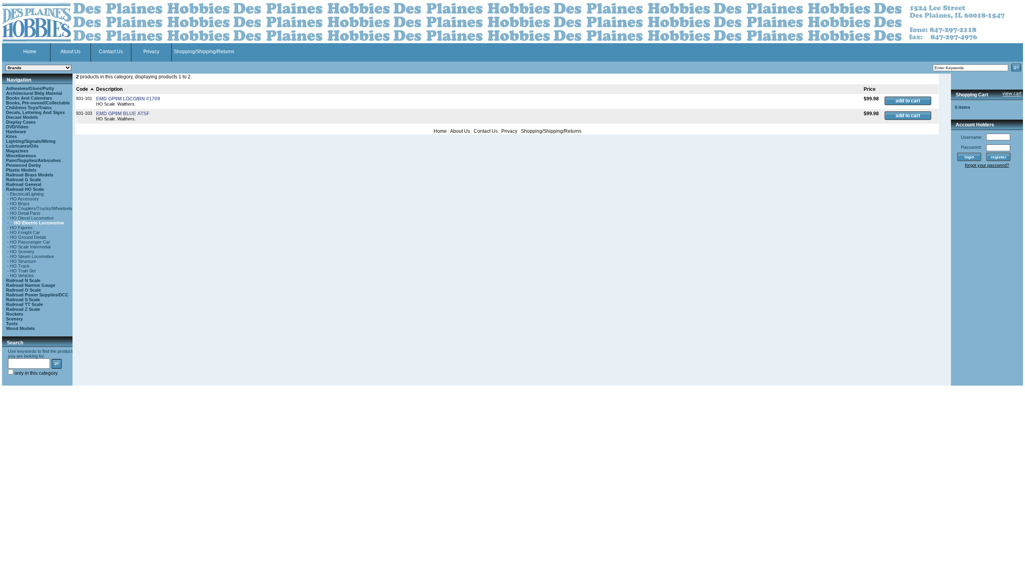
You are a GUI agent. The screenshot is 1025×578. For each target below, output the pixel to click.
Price (870, 89)
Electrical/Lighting (27, 194)
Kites (11, 136)
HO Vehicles (22, 275)
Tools (12, 323)
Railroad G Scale (23, 179)
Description (109, 89)
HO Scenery (22, 251)
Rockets (14, 314)
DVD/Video (17, 126)
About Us (70, 51)
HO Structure (23, 261)
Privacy (151, 51)
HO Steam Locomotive (32, 256)
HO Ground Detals (28, 237)
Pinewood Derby (23, 165)
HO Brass (20, 203)
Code (82, 89)
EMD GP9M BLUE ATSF (122, 113)
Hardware (16, 131)
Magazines (17, 150)
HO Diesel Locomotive (32, 218)
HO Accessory (24, 198)
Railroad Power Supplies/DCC (37, 294)
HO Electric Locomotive (39, 222)
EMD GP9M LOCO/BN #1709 (128, 99)
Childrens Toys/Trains (29, 107)
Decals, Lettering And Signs (35, 112)
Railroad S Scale (23, 299)
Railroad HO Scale (25, 189)
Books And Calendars (29, 98)
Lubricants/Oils (22, 146)
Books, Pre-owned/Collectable (38, 102)
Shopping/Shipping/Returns (204, 51)
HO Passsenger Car (30, 242)
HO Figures (21, 227)
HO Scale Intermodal (30, 246)
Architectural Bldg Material (34, 93)
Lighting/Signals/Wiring (31, 141)
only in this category (35, 373)
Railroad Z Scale (23, 309)
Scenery (14, 318)
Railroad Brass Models (29, 174)
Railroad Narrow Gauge (30, 285)
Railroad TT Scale (24, 304)
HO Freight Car (25, 232)
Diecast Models (22, 117)
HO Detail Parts (25, 213)
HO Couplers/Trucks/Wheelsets (41, 208)
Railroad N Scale (23, 280)
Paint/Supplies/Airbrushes (33, 160)
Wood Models (20, 328)
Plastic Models (21, 170)
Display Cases (21, 122)
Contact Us (111, 51)
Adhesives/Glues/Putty (30, 88)
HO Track (20, 266)
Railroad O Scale (23, 290)
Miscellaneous (21, 155)
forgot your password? (987, 165)
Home (29, 51)
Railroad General (23, 184)
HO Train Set (23, 270)
